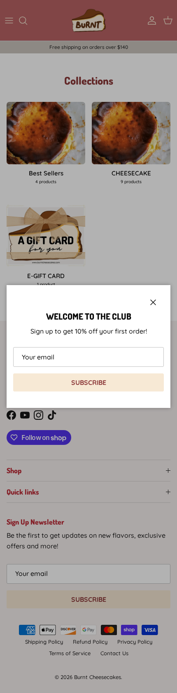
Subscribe (88, 382)
